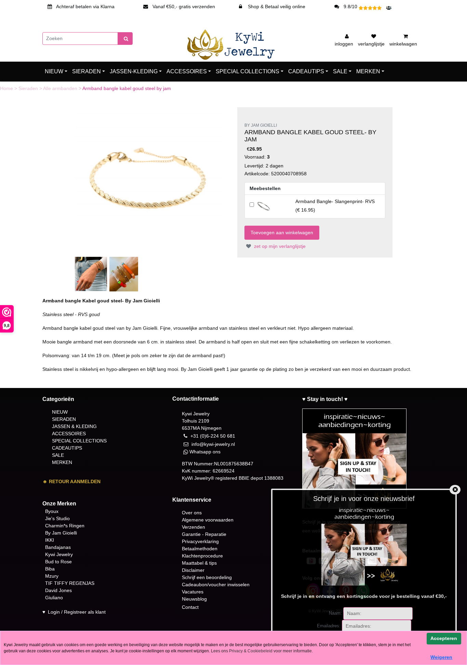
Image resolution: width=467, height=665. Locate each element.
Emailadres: (329, 625)
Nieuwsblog (194, 599)
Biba (50, 569)
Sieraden (28, 88)
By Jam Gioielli (61, 533)
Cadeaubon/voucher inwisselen (216, 584)
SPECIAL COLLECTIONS (247, 71)
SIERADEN (86, 71)
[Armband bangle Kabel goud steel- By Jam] (148, 180)
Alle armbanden (61, 88)
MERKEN (368, 71)
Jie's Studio (57, 518)
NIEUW (54, 71)
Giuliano (54, 597)
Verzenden (193, 527)
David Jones (58, 590)
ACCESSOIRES (186, 71)
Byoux (51, 511)
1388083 (273, 478)
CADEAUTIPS (306, 71)
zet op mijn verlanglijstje (279, 246)
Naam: (335, 613)
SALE (340, 71)
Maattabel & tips (199, 563)
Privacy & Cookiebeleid (250, 651)
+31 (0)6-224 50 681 (212, 436)
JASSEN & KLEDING (74, 426)
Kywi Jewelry (59, 554)
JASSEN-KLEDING (134, 71)
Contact (190, 607)
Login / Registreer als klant (77, 612)
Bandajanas (58, 547)
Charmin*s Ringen (64, 525)
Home (7, 88)
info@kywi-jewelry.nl (213, 444)
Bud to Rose (58, 561)
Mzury (51, 576)
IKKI (49, 540)
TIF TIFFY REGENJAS (69, 583)
